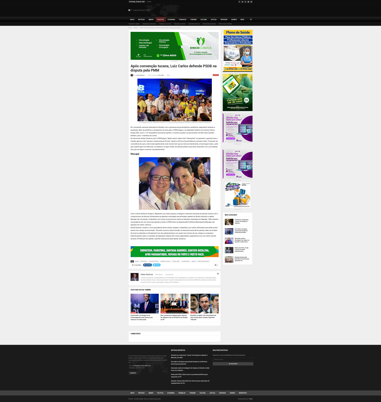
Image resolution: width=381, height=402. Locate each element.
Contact (133, 373)
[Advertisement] (216, 9)
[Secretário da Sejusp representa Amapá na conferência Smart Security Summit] (229, 231)
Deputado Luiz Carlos (165, 261)
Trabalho (182, 19)
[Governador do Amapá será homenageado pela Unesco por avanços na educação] (145, 303)
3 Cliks (251, 399)
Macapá (194, 261)
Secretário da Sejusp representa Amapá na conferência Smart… (241, 230)
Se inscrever (233, 363)
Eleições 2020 (176, 261)
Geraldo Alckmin (186, 261)
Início (132, 19)
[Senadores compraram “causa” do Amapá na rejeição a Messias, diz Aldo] (229, 222)
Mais (242, 19)
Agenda (234, 19)
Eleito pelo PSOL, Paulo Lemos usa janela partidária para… (241, 249)
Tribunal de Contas (179, 24)
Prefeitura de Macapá (209, 24)
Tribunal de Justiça (165, 24)
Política (160, 19)
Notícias (141, 19)
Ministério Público (194, 24)
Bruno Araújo (144, 261)
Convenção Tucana (153, 261)
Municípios (243, 393)
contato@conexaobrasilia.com (142, 365)
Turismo (193, 19)
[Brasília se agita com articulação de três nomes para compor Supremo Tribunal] (204, 303)
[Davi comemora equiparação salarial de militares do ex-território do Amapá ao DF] (175, 303)
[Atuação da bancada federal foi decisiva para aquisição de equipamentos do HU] (229, 259)
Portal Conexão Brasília (203, 261)
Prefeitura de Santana (225, 24)
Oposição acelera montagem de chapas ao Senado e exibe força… (242, 240)
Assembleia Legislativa (149, 24)
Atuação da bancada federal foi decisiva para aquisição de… (242, 258)
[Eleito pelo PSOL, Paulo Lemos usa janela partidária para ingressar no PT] (229, 250)
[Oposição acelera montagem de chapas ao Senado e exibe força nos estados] (229, 241)
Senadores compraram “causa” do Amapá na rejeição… (241, 221)
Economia (171, 19)
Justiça (214, 19)
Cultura (204, 19)
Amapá (151, 19)
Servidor (223, 19)
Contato (149, 1)
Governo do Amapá (133, 24)
